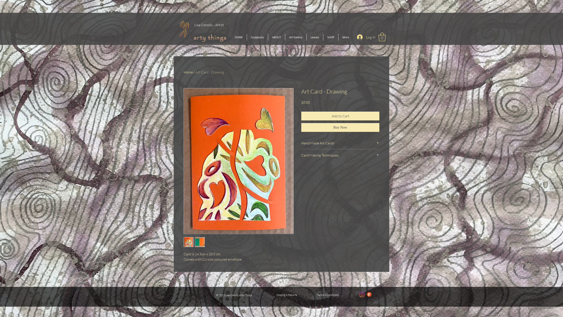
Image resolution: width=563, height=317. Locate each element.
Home (188, 72)
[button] (382, 37)
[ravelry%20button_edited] (369, 294)
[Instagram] (361, 294)
